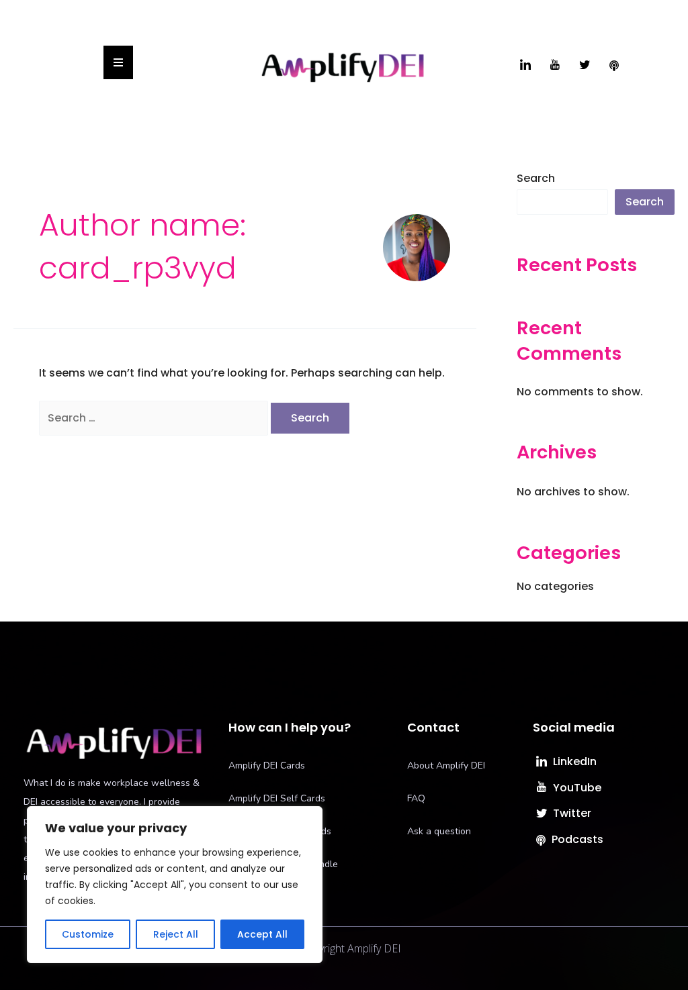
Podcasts (576, 839)
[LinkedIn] (525, 66)
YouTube (575, 787)
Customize (88, 934)
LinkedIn (573, 761)
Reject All (175, 934)
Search (536, 178)
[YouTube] (555, 66)
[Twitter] (584, 66)
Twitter (570, 813)
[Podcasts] (614, 66)
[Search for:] (155, 418)
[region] (174, 884)
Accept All (262, 934)
